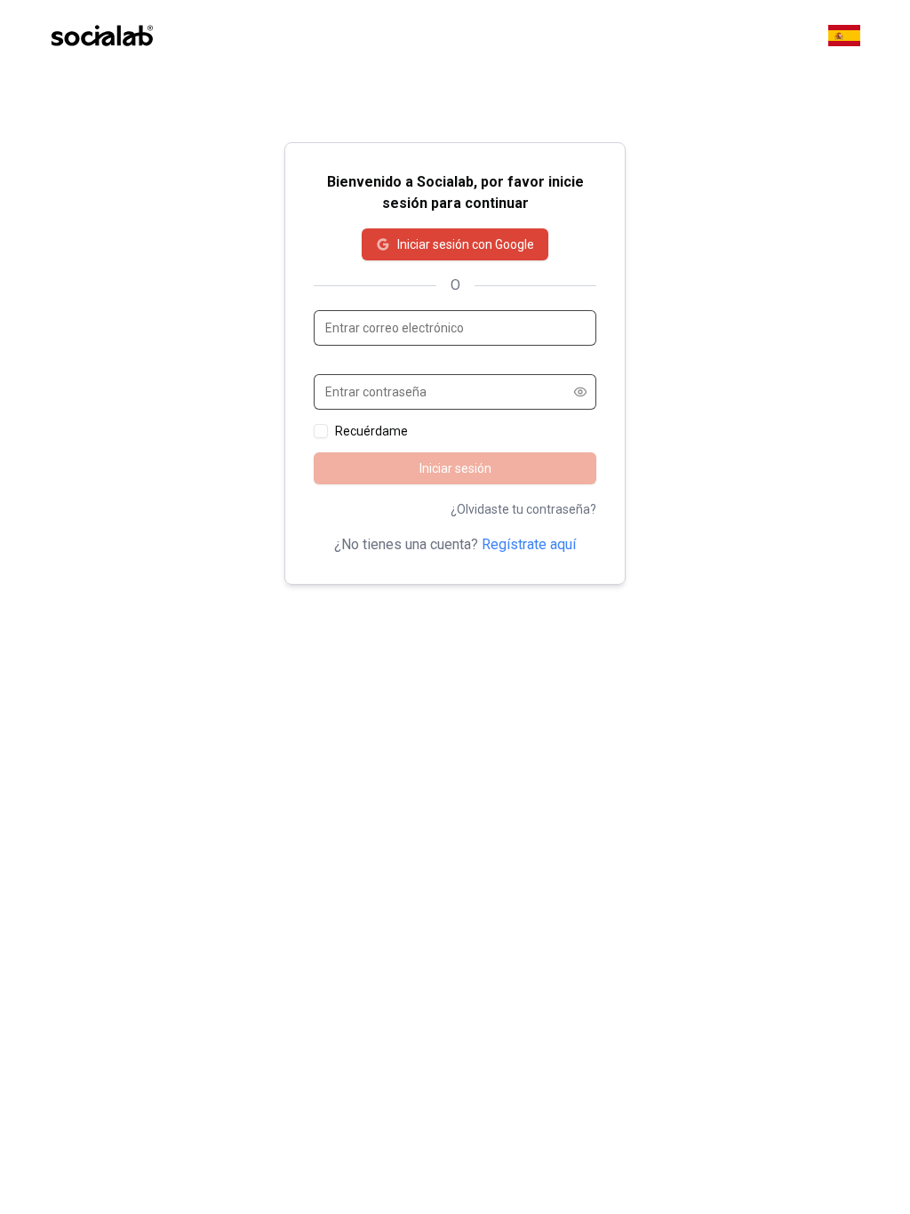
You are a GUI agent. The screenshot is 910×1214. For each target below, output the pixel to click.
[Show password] (580, 392)
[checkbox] (321, 431)
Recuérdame (371, 431)
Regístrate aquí (529, 544)
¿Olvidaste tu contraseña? (523, 509)
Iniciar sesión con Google (465, 244)
